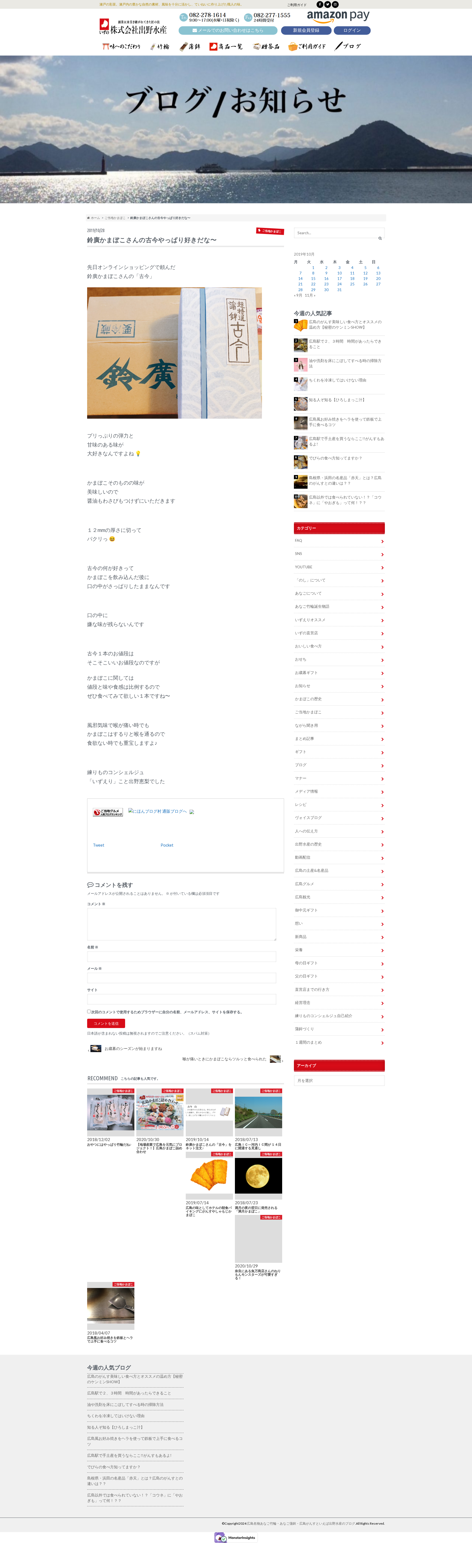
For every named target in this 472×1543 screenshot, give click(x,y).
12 (365, 273)
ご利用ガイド (297, 5)
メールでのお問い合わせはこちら (230, 30)
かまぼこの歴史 (308, 699)
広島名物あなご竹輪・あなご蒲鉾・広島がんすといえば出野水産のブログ (301, 1523)
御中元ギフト (306, 910)
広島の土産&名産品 (311, 870)
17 (339, 278)
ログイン (352, 30)
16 (326, 278)
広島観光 (302, 897)
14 (300, 278)
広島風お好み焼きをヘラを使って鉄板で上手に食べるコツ (345, 422)
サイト (92, 990)
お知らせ (302, 686)
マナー (300, 778)
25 (352, 284)
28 (300, 290)
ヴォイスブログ (308, 817)
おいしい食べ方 (308, 646)
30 (326, 290)
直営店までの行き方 (312, 989)
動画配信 (302, 857)
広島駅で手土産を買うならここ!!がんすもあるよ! (346, 441)
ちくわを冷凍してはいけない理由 (337, 380)
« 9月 (298, 295)
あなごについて (308, 593)
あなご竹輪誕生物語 (312, 606)
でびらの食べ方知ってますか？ (335, 458)
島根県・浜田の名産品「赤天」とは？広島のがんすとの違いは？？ (345, 480)
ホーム (95, 217)
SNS (298, 553)
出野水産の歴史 (308, 844)
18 (352, 278)
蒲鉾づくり (304, 1029)
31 (339, 290)
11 (352, 273)
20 (378, 278)
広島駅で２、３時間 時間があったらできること (345, 344)
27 (378, 284)
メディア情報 (306, 791)
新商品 (300, 936)
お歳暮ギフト (306, 672)
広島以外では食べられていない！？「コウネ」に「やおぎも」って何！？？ (345, 500)
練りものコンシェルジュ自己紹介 (323, 1016)
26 (365, 284)
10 (339, 273)
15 (313, 278)
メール (94, 968)
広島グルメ (304, 884)
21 (300, 284)
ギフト (300, 751)
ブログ (300, 765)
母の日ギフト (306, 963)
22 (313, 284)
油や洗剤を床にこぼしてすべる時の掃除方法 (345, 363)
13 (378, 273)
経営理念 (302, 1002)
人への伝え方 (306, 831)
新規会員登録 (306, 30)
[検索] (380, 238)
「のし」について (310, 580)
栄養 (299, 950)
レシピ (300, 804)
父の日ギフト (306, 976)
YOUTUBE (303, 567)
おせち (300, 659)
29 (313, 290)
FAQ (298, 540)
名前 (92, 947)
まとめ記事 (304, 738)
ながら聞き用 (306, 725)
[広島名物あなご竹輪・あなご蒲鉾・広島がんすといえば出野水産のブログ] (133, 30)
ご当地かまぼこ (115, 217)
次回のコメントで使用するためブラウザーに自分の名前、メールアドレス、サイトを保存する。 (167, 1012)
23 (326, 284)
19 (365, 278)
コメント (96, 904)
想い (299, 923)
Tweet (98, 845)
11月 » (310, 295)
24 (339, 284)
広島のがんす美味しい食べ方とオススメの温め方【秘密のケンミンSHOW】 (345, 324)
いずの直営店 (306, 633)
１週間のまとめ (308, 1042)
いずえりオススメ (310, 620)
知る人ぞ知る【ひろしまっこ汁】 (337, 400)
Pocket (167, 845)
